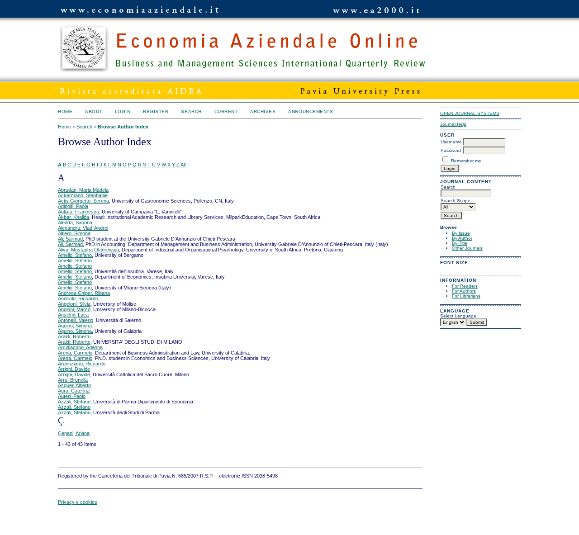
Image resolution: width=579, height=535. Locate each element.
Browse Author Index (123, 126)
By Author (462, 238)
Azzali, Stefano (74, 401)
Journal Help (453, 124)
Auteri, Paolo (71, 396)
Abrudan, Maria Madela (83, 190)
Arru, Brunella (73, 380)
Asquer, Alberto (74, 385)
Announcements (310, 111)
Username (451, 141)
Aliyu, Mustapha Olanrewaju (88, 249)
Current (226, 111)
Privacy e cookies (77, 502)
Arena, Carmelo (75, 352)
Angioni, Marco (74, 309)
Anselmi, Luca (73, 314)
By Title (459, 243)
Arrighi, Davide (74, 369)
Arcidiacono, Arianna (80, 347)
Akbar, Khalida (73, 217)
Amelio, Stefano (75, 255)
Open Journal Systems (469, 113)
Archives (262, 111)
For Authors (464, 291)
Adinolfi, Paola (73, 206)
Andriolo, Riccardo (78, 298)
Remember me (466, 160)
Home (65, 111)
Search (191, 111)
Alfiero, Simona (74, 233)
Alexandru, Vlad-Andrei (83, 228)
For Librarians (466, 296)
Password (451, 150)
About (93, 111)
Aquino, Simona (75, 325)
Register (155, 111)
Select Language (458, 315)
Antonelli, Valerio (75, 320)
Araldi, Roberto (74, 336)
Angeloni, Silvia (74, 304)
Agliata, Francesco (78, 211)
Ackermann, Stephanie (83, 195)
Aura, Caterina (74, 390)
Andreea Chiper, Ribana (84, 293)
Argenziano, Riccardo (81, 363)
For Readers (465, 286)
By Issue (461, 233)
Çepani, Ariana (74, 433)
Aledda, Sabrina (75, 222)
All (182, 164)
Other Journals (467, 248)
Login (123, 111)
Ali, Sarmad (70, 238)
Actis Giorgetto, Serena (83, 201)
